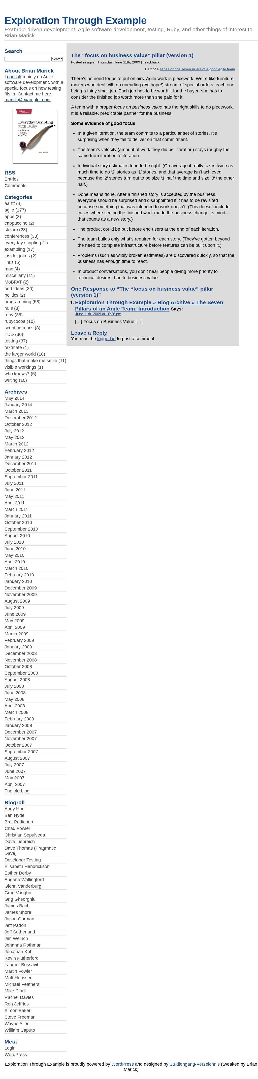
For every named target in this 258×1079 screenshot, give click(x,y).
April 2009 (15, 627)
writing (11, 380)
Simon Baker (17, 1010)
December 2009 (21, 587)
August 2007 (17, 758)
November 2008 (21, 660)
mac (9, 268)
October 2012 (18, 424)
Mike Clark (15, 990)
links (9, 262)
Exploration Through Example (76, 20)
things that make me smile (31, 360)
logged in (106, 338)
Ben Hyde (14, 815)
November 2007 (21, 738)
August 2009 (17, 601)
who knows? (17, 373)
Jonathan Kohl (19, 951)
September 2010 (21, 529)
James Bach (17, 905)
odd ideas (14, 288)
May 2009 (14, 620)
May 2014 (14, 398)
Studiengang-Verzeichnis (195, 1064)
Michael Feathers (22, 984)
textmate (13, 347)
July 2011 (14, 483)
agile (9, 210)
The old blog (17, 790)
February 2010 (19, 574)
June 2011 (15, 489)
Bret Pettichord (20, 821)
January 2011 (18, 515)
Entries (12, 179)
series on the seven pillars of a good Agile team (197, 69)
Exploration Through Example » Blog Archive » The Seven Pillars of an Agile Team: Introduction (149, 305)
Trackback (151, 62)
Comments (15, 185)
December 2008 (21, 653)
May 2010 (14, 555)
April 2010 (15, 561)
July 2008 (14, 686)
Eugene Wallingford (24, 879)
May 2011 (14, 496)
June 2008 (15, 692)
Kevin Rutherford (22, 958)
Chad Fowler (17, 828)
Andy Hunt (15, 808)
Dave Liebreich (20, 841)
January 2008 (18, 725)
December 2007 (21, 732)
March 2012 (16, 443)
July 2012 (14, 430)
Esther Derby (18, 873)
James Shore (18, 912)
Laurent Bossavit (21, 964)
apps (9, 216)
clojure (11, 229)
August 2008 (17, 679)
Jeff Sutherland (20, 931)
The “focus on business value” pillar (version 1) (132, 55)
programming (18, 301)
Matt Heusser (18, 977)
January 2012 (18, 457)
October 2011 (18, 470)
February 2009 (19, 640)
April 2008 (15, 705)
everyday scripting (23, 242)
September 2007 (21, 751)
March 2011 (16, 509)
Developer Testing (23, 859)
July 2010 (14, 542)
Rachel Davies (19, 997)
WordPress (16, 1054)
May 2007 (14, 777)
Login (10, 1048)
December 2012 (21, 417)
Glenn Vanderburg (23, 886)
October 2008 (18, 666)
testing (11, 340)
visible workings (20, 367)
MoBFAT (13, 282)
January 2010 (18, 581)
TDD (9, 334)
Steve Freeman (20, 1017)
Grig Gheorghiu (20, 899)
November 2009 (21, 594)
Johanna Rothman (23, 945)
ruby (9, 314)
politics (11, 295)
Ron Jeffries (17, 1003)
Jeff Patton (15, 925)
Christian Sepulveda (25, 835)
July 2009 (14, 607)
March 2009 (16, 633)
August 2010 (17, 535)
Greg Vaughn (18, 892)
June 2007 (15, 771)
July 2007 (14, 764)
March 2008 (16, 712)
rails (9, 308)
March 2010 (16, 568)
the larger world (20, 354)
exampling (15, 249)
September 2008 (21, 673)
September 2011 (21, 476)
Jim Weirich (16, 938)
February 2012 (19, 450)
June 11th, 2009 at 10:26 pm (98, 314)
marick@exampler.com (28, 99)
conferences (17, 236)
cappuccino (16, 223)
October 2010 (18, 522)
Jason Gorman (19, 918)
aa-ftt (10, 203)
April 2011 (15, 502)
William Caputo (20, 1030)
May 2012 (14, 437)
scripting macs (19, 327)
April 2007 (15, 784)
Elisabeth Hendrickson (27, 866)
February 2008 (19, 718)
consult (14, 76)
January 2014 (18, 404)
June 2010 (15, 548)
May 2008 (14, 699)
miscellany (15, 275)
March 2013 (16, 411)
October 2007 (18, 745)
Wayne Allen (17, 1023)
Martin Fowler (18, 971)
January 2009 (18, 646)
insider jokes (17, 255)
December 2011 (21, 463)
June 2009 (15, 614)
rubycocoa (15, 321)
